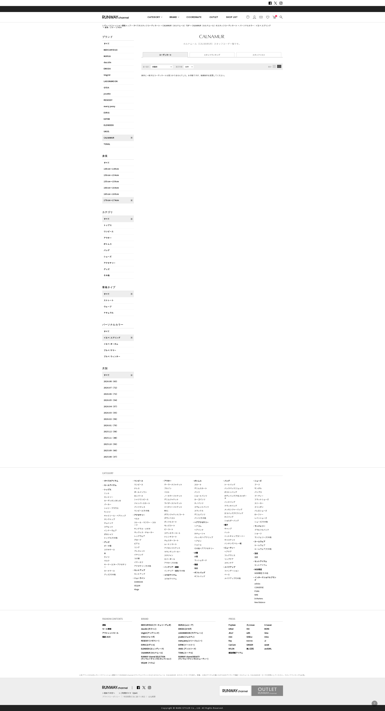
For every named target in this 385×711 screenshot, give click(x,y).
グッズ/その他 (110, 574)
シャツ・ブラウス (111, 508)
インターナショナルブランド (265, 578)
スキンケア (228, 562)
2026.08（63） (111, 381)
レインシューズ (260, 518)
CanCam (232, 644)
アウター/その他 (171, 562)
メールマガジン (261, 17)
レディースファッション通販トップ (116, 25)
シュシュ (198, 544)
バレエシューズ (260, 510)
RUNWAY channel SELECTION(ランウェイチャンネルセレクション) (156, 657)
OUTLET (213, 17)
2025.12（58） (111, 431)
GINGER (249, 644)
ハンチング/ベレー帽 (232, 543)
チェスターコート (171, 540)
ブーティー (258, 495)
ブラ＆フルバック (261, 529)
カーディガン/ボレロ (112, 500)
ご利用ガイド (248, 17)
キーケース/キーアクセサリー (115, 565)
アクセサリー (110, 262)
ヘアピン (198, 540)
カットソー (108, 497)
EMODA (107, 68)
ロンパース (138, 495)
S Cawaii (268, 625)
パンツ (197, 492)
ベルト (137, 518)
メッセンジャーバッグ (233, 509)
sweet (266, 644)
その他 (107, 275)
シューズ (108, 256)
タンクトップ (109, 519)
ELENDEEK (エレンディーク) (152, 648)
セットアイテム (260, 561)
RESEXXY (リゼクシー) (150, 640)
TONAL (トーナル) (185, 652)
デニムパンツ (199, 514)
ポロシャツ (108, 534)
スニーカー (258, 503)
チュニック (108, 523)
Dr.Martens (258, 598)
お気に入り (268, 17)
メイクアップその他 (232, 578)
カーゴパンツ (199, 499)
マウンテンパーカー (172, 551)
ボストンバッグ (230, 492)
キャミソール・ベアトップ (115, 515)
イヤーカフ (138, 562)
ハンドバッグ (229, 502)
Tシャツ (107, 511)
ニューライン (139, 578)
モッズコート (169, 525)
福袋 (196, 564)
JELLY (231, 633)
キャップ (228, 528)
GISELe (249, 636)
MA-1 (166, 510)
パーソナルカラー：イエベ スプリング (255, 25)
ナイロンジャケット (172, 548)
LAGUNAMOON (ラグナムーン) (190, 633)
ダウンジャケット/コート (174, 514)
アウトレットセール (110, 633)
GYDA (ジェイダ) (148, 636)
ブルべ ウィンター (112, 356)
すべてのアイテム (111, 480)
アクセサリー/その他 (142, 566)
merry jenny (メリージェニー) (190, 640)
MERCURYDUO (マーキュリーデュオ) (156, 625)
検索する (281, 17)
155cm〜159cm (111, 181)
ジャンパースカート (142, 503)
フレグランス (229, 555)
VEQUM (137, 585)
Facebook (270, 3)
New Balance (259, 602)
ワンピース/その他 (141, 510)
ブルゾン (167, 488)
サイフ (106, 557)
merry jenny (109, 106)
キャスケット (229, 539)
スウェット (108, 526)
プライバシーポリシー (111, 696)
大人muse (250, 625)
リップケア (228, 559)
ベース (227, 574)
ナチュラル (109, 312)
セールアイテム (110, 485)
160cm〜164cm (111, 187)
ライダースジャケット (173, 503)
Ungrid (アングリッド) (150, 633)
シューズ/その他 (261, 521)
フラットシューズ (261, 499)
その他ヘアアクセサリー (204, 548)
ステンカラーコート (172, 533)
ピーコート (168, 529)
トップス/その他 (110, 537)
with (248, 633)
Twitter (275, 3)
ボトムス (108, 244)
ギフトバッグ (199, 572)
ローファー (258, 514)
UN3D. (107, 131)
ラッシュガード (200, 560)
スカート (198, 484)
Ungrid (107, 75)
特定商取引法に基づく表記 (134, 696)
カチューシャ (199, 533)
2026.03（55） (111, 412)
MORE (266, 628)
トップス (108, 225)
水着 (196, 552)
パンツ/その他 (200, 518)
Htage (136, 589)
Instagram (281, 3)
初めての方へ (109, 693)
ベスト (167, 492)
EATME (107, 119)
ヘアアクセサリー (201, 522)
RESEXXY (108, 100)
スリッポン (258, 507)
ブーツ (257, 484)
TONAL (107, 144)
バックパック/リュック (233, 488)
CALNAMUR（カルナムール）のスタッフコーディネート (214, 25)
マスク (106, 560)
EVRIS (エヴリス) (148, 644)
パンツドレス (139, 507)
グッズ (107, 269)
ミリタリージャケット (173, 507)
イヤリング (138, 554)
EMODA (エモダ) (184, 628)
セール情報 (106, 628)
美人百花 (250, 648)
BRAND (173, 17)
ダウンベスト (169, 518)
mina (266, 636)
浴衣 (256, 553)
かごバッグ (228, 516)
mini (230, 636)
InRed (231, 628)
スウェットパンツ (201, 507)
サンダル (258, 488)
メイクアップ (229, 567)
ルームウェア (259, 541)
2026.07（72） (111, 387)
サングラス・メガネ (142, 528)
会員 (254, 17)
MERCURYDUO (111, 50)
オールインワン (140, 492)
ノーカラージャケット (173, 495)
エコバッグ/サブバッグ (233, 513)
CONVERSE (259, 587)
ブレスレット (139, 551)
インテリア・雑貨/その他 (174, 570)
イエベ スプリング (112, 337)
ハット (227, 532)
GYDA (106, 87)
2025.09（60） (111, 450)
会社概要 (152, 696)
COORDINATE (194, 17)
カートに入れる (274, 16)
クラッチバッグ (230, 505)
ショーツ (258, 533)
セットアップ (139, 570)
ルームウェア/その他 (262, 549)
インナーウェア (110, 530)
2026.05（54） (111, 400)
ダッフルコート (170, 521)
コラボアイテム (170, 575)
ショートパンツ (200, 495)
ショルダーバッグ (231, 520)
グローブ (137, 539)
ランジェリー (259, 526)
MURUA (107, 56)
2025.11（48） (111, 437)
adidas (257, 583)
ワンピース (109, 231)
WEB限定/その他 (261, 573)
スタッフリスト (259, 54)
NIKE (256, 594)
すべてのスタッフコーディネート (146, 25)
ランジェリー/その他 (262, 537)
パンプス (258, 492)
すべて (107, 43)
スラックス (198, 510)
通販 (104, 625)
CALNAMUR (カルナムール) (152, 652)
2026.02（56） (111, 419)
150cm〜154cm (111, 175)
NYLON (231, 648)
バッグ (107, 250)
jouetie (107, 93)
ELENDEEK (109, 125)
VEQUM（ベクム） (148, 662)
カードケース (109, 570)
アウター (108, 237)
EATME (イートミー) (186, 644)
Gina (266, 633)
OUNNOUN (138, 581)
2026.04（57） (111, 406)
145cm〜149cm (111, 168)
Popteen (232, 625)
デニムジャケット (171, 499)
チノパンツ (198, 503)
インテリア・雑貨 (171, 567)
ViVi (247, 628)
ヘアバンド (198, 529)
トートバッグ (229, 484)
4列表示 (279, 66)
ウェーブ (108, 306)
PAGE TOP (374, 703)
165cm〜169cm (111, 194)
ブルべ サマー (110, 350)
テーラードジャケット (173, 484)
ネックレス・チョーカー (144, 532)
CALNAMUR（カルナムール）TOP (176, 25)
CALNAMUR (109, 137)
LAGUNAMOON (111, 81)
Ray (230, 640)
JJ (265, 640)
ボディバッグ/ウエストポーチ (235, 497)
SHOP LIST (232, 17)
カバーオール (169, 559)
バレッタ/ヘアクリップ (203, 537)
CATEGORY (154, 17)
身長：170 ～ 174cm (113, 27)
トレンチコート (170, 536)
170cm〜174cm (111, 200)
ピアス (137, 543)
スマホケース (109, 549)
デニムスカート (200, 488)
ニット (106, 493)
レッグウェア (139, 536)
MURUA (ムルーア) (185, 625)
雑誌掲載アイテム (236, 652)
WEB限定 (258, 569)
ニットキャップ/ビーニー (234, 536)
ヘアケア (228, 551)
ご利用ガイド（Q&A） (129, 693)
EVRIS (106, 112)
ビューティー (229, 547)
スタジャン (168, 555)
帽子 (226, 524)
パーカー (107, 504)
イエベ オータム (111, 344)
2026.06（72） (111, 394)
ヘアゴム (198, 526)
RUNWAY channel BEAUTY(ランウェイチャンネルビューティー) (193, 657)
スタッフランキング (212, 54)
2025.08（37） (111, 456)
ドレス (137, 488)
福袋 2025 (106, 636)
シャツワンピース (141, 499)
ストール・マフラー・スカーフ (145, 523)
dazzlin (107, 62)
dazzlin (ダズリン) (148, 628)
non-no (249, 640)
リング (137, 547)
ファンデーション (231, 570)
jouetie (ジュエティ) (186, 636)
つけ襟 (137, 558)
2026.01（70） (111, 425)
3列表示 (274, 66)
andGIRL (268, 648)
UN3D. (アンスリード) (187, 648)
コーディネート (165, 54)
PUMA (256, 591)
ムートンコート (170, 544)
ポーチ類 (107, 545)
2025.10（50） (111, 444)
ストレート (109, 300)
